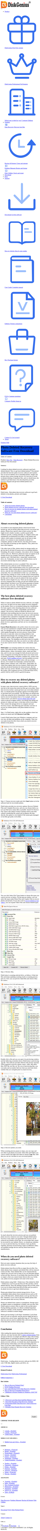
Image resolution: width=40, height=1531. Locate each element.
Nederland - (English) (11, 1458)
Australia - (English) (11, 1481)
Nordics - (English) (10, 1463)
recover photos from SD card (26, 698)
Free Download (6, 497)
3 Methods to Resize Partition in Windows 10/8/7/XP (21, 1392)
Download (8, 175)
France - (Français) (10, 1456)
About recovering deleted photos (15, 505)
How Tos (9, 460)
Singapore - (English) (11, 1488)
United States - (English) (12, 1434)
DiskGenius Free (6, 1374)
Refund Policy (19, 1510)
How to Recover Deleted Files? (14, 1385)
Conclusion (8, 514)
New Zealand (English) (12, 1485)
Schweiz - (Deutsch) (11, 1470)
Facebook (6, 1526)
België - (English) (10, 1451)
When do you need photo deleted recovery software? (21, 512)
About (7, 439)
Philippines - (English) (11, 1487)
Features (7, 122)
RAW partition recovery (14, 658)
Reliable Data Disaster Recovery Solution (18, 1407)
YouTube (13, 1526)
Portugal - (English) (11, 1469)
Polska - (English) (10, 1467)
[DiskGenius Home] (16, 8)
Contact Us (8, 1517)
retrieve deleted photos (29, 1335)
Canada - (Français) (11, 1432)
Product (7, 11)
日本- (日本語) (9, 1492)
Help (13, 1510)
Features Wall (5, 442)
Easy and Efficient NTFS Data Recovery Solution (20, 1389)
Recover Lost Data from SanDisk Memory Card (20, 1400)
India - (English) (10, 1483)
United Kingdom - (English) (13, 1460)
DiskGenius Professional (19, 1374)
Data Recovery (18, 460)
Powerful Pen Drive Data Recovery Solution (19, 1401)
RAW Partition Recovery (12, 1387)
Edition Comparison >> (7, 1377)
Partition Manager (15, 1500)
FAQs (9, 1510)
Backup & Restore (27, 1500)
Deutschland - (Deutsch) (12, 1453)
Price (6, 176)
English (34, 1416)
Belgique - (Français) (11, 1449)
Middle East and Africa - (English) (15, 1442)
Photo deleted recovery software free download (19, 507)
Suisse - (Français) (10, 1472)
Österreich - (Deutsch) (11, 1465)
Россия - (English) (10, 1474)
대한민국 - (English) (11, 1490)
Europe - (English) (10, 1455)
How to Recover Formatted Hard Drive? (17, 1390)
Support (7, 178)
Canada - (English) (10, 1431)
